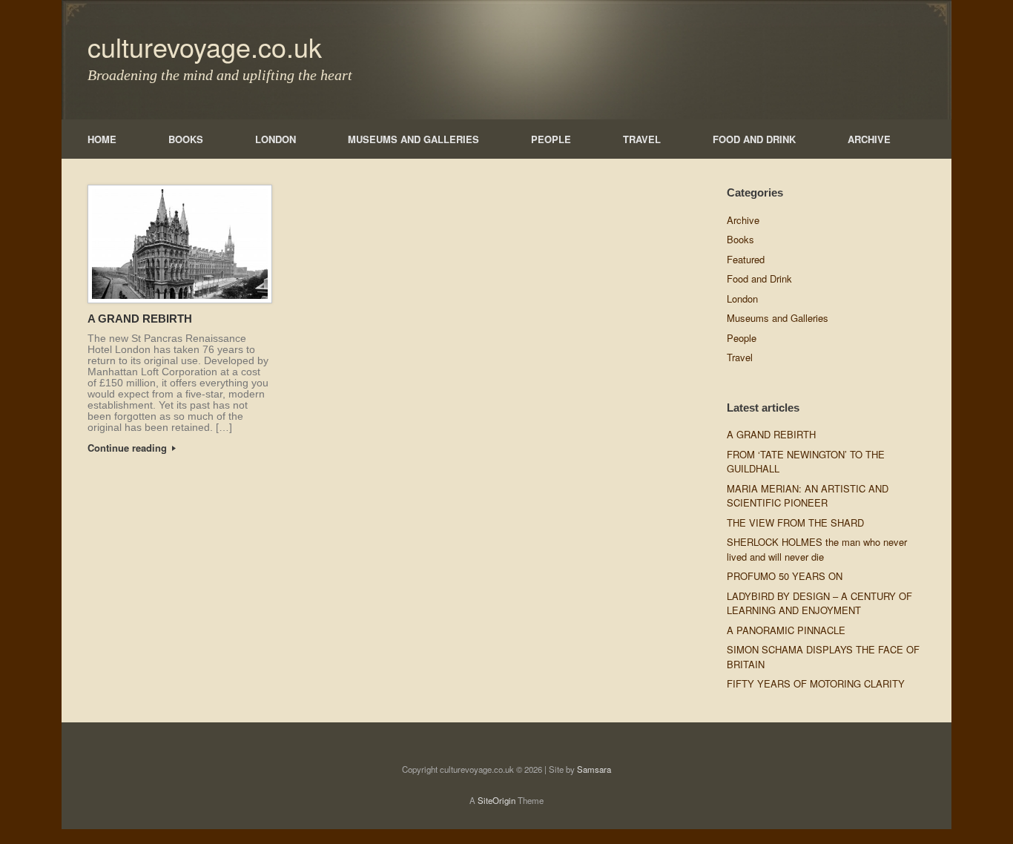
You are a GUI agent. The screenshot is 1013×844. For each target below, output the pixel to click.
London (742, 298)
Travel (740, 357)
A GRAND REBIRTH (140, 318)
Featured (746, 259)
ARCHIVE (869, 139)
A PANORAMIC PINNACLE (786, 630)
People (741, 338)
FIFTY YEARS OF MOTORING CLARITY (816, 683)
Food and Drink (759, 278)
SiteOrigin (496, 800)
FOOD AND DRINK (754, 139)
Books (740, 239)
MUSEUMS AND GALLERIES (413, 139)
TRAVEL (642, 139)
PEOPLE (551, 139)
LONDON (275, 139)
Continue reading (129, 448)
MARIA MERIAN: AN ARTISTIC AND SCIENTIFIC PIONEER (807, 495)
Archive (743, 220)
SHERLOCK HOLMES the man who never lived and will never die (817, 549)
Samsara (594, 769)
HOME (102, 139)
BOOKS (185, 139)
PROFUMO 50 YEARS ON (784, 576)
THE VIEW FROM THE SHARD (795, 522)
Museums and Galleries (777, 318)
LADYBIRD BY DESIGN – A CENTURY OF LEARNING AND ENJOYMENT (819, 603)
